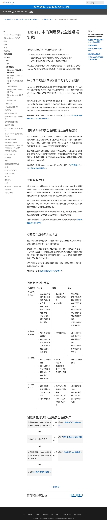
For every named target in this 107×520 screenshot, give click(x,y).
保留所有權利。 (51, 518)
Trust (52, 514)
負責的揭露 (45, 514)
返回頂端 (56, 487)
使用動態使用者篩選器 (42, 472)
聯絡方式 (58, 514)
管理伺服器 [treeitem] (8, 54)
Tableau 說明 (8, 19)
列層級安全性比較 (94, 54)
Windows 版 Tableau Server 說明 (27, 19)
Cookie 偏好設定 (67, 514)
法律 (24, 514)
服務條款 (30, 514)
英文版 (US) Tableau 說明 (60, 7)
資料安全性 (47, 19)
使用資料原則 (92, 45)
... (40, 19)
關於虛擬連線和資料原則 (72, 437)
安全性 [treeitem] (7, 57)
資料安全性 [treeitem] (10, 67)
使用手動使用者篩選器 (72, 452)
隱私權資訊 (37, 514)
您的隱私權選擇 (77, 514)
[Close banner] (105, 7)
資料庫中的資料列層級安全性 (51, 271)
